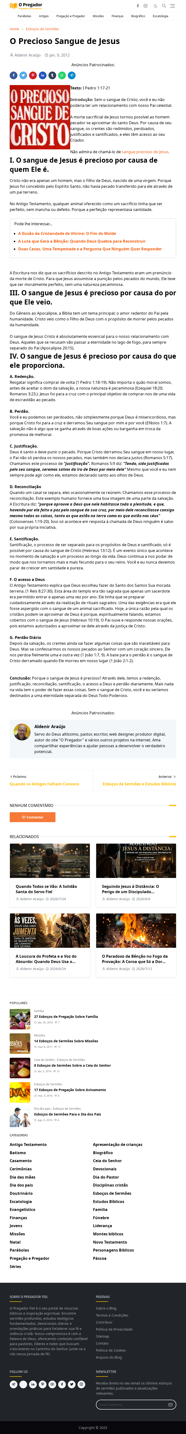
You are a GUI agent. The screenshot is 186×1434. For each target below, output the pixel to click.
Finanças (118, 16)
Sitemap (102, 1336)
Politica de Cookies (111, 1350)
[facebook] (138, 6)
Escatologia (160, 16)
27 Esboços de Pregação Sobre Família (66, 1016)
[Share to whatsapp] (62, 75)
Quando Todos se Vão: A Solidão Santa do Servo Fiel (46, 889)
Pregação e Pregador (70, 16)
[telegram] (13, 1384)
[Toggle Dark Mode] (156, 6)
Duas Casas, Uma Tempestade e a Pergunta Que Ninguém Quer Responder (90, 249)
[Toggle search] (164, 5)
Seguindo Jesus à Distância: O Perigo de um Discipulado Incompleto (130, 892)
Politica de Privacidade (114, 1329)
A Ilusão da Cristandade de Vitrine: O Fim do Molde (67, 233)
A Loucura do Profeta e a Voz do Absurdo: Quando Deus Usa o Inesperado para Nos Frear (46, 962)
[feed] (23, 1384)
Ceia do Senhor (44, 1060)
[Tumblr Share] (52, 75)
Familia (39, 1011)
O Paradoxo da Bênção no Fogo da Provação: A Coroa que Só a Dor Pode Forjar (135, 962)
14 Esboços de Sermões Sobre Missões (66, 1041)
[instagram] (145, 6)
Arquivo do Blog (109, 1357)
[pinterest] (42, 1384)
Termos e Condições (112, 1315)
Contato (102, 1343)
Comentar (35, 817)
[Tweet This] (23, 75)
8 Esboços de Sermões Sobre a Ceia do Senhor (72, 1065)
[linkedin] (33, 1384)
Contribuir (104, 1322)
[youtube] (52, 1384)
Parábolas (24, 16)
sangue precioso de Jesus (145, 151)
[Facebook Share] (13, 75)
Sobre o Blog (106, 1308)
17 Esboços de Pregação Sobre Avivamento (70, 1089)
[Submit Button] (170, 1404)
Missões (98, 16)
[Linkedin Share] (42, 75)
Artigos (44, 16)
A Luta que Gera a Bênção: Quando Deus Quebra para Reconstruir (82, 241)
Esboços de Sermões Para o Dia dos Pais (67, 1114)
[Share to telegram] (72, 75)
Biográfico (138, 16)
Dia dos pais (42, 1109)
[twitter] (72, 1384)
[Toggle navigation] (172, 6)
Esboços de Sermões (71, 1060)
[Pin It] (33, 75)
